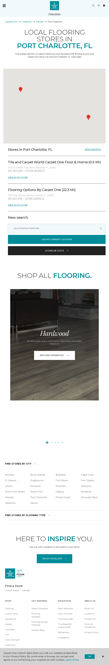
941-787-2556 (15, 170)
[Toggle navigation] (4, 5)
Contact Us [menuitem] (90, 619)
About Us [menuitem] (89, 608)
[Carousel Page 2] (51, 442)
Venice (34, 503)
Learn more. (72, 660)
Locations (27, 21)
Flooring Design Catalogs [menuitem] (40, 623)
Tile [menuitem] (7, 634)
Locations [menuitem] (89, 613)
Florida (39, 21)
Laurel (8, 486)
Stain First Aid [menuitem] (65, 613)
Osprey (60, 491)
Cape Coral (87, 474)
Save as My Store (18, 177)
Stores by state (54, 250)
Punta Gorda (63, 497)
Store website (35, 170)
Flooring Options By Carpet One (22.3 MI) (42, 190)
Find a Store (54, 14)
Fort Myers (62, 480)
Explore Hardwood (52, 355)
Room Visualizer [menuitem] (40, 608)
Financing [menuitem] (10, 645)
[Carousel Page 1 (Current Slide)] (47, 442)
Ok (89, 656)
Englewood (37, 480)
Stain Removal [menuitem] (65, 608)
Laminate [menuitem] (10, 629)
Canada (26, 590)
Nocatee (61, 486)
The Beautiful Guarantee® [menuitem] (65, 625)
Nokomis (86, 486)
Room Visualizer (52, 558)
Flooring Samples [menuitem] (36, 615)
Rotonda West (89, 497)
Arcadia (9, 474)
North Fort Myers (15, 491)
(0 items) (104, 5)
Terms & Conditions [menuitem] (90, 625)
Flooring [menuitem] (9, 608)
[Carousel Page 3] (55, 442)
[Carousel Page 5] (62, 442)
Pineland (86, 491)
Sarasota (10, 503)
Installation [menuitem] (64, 637)
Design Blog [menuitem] (38, 630)
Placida (9, 497)
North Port (36, 491)
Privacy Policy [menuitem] (91, 632)
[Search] (101, 228)
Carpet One (11, 21)
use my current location (57, 239)
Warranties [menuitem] (63, 632)
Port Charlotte (38, 497)
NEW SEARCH (93, 149)
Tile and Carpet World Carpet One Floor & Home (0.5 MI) (54, 162)
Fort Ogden (87, 480)
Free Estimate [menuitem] (12, 640)
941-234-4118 (15, 198)
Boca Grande (37, 474)
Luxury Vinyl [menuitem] (11, 613)
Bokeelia (61, 474)
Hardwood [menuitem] (10, 619)
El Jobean (10, 480)
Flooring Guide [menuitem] (65, 619)
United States (12, 590)
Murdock (35, 486)
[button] (93, 6)
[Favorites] (98, 6)
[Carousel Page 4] (58, 442)
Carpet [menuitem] (8, 624)
